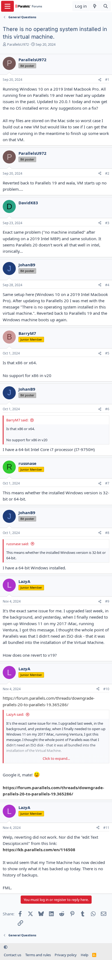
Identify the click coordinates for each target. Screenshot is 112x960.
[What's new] (94, 6)
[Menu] (7, 6)
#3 (107, 223)
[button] (5, 947)
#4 (107, 285)
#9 (107, 601)
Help (84, 954)
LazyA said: (15, 714)
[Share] (99, 80)
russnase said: (17, 543)
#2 (107, 173)
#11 (106, 827)
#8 (107, 532)
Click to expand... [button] (56, 758)
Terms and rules (38, 954)
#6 (107, 409)
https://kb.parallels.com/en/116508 (39, 849)
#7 (107, 483)
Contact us (12, 954)
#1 (107, 79)
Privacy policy (66, 954)
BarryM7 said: (17, 420)
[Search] (105, 6)
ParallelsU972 (18, 44)
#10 (106, 689)
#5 (107, 353)
